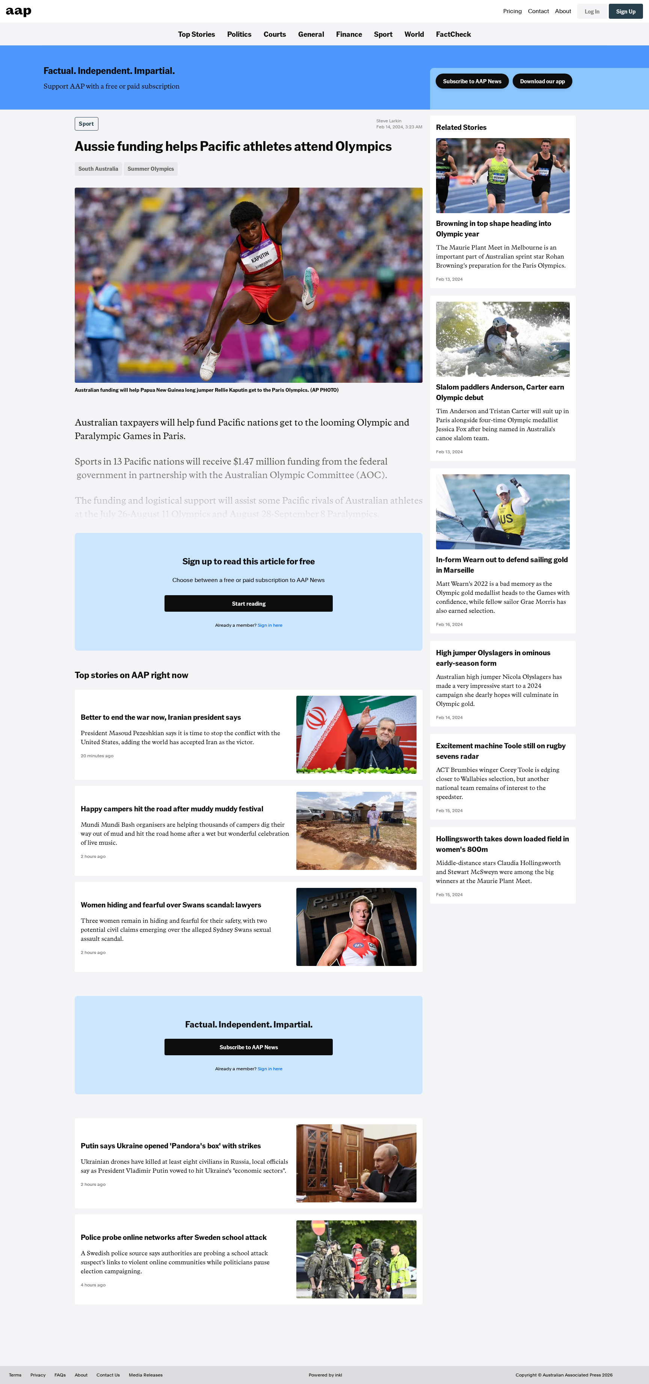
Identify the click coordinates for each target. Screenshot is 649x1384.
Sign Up (625, 11)
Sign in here (270, 625)
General (311, 34)
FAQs (60, 1375)
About (563, 11)
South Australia (98, 168)
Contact (538, 11)
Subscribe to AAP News (472, 81)
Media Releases (146, 1375)
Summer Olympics (151, 168)
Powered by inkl (325, 1375)
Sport (383, 34)
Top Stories (196, 34)
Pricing (512, 11)
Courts (275, 34)
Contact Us (108, 1375)
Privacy (37, 1375)
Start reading (249, 603)
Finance (349, 34)
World (414, 34)
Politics (239, 34)
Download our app (542, 81)
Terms (15, 1375)
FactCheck (453, 34)
